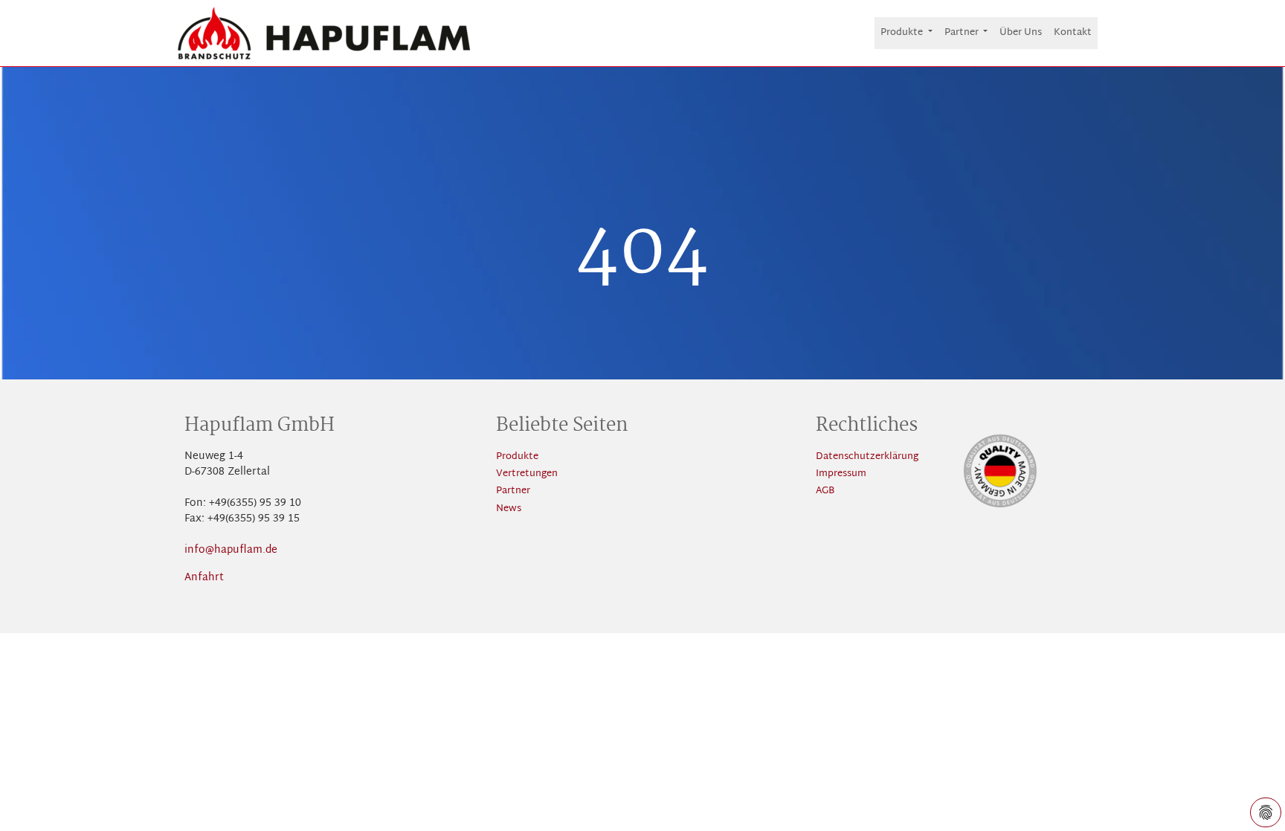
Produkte (517, 457)
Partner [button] (962, 33)
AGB (825, 491)
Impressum (841, 474)
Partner (513, 491)
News (508, 509)
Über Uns (1020, 33)
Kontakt (1073, 33)
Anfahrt (204, 577)
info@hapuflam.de (230, 550)
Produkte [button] (902, 33)
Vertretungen (527, 474)
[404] (324, 33)
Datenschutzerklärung (867, 457)
